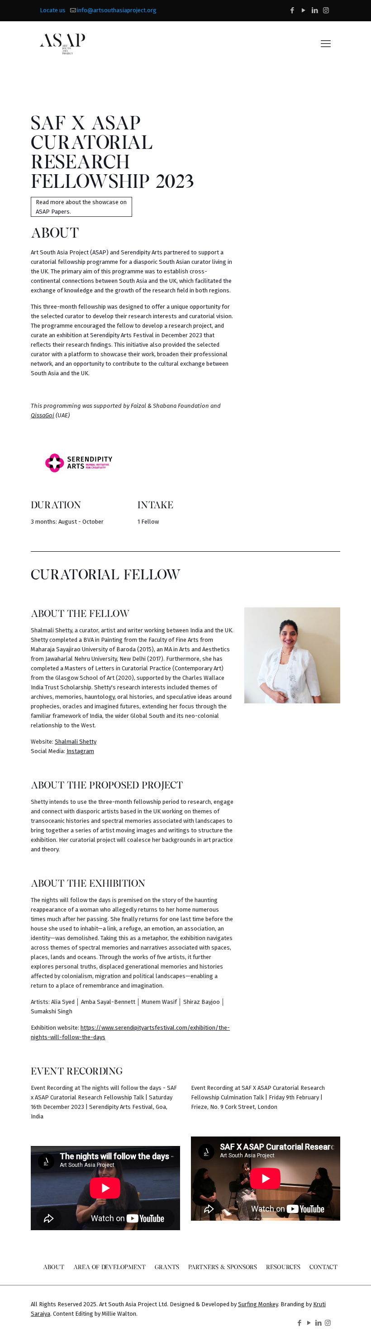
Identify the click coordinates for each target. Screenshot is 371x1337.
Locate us (53, 10)
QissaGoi (42, 415)
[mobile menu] (325, 44)
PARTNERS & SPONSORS (222, 1266)
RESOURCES (283, 1266)
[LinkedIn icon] (314, 10)
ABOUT (53, 1266)
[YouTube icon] (303, 10)
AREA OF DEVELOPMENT (109, 1266)
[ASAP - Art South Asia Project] (62, 44)
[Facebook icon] (292, 10)
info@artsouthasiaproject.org (117, 10)
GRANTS (167, 1266)
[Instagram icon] (326, 10)
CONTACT (323, 1266)
